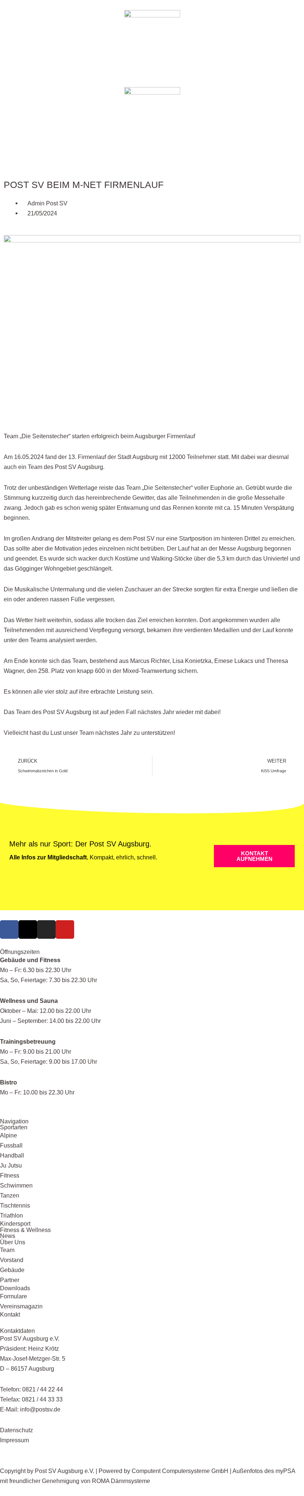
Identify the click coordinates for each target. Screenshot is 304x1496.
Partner (9, 1280)
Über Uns (12, 1242)
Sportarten (13, 1127)
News (7, 1235)
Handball (12, 1155)
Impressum (14, 1440)
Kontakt (10, 1314)
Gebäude (12, 1270)
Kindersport (15, 1223)
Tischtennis (15, 1205)
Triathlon (11, 1215)
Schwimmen (16, 1185)
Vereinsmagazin (21, 1306)
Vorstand (11, 1259)
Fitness (9, 1175)
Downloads (15, 1288)
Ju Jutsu (11, 1165)
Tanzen (9, 1195)
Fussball (11, 1145)
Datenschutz (16, 1430)
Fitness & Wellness (25, 1229)
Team (7, 1249)
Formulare (13, 1296)
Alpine (8, 1135)
